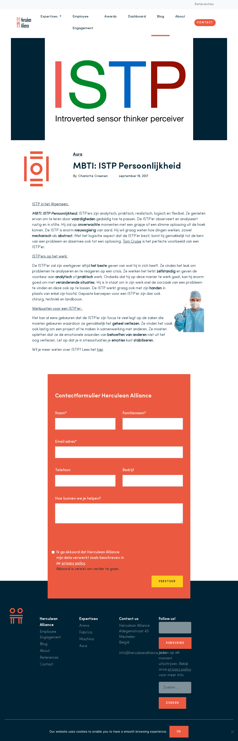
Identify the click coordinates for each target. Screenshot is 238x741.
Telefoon (62, 470)
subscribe (175, 643)
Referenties (204, 4)
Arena (84, 626)
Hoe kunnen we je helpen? (78, 499)
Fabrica (85, 632)
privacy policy (73, 563)
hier (100, 350)
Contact (205, 22)
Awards (110, 16)
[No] (232, 731)
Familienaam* (134, 413)
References (49, 658)
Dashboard (137, 16)
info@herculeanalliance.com (142, 653)
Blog (160, 16)
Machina (86, 639)
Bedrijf (128, 470)
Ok (179, 731)
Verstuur (167, 581)
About (180, 16)
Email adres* (66, 442)
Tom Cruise (132, 242)
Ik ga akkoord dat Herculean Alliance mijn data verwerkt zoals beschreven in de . (90, 557)
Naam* (61, 413)
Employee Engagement (83, 22)
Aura (77, 155)
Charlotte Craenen (93, 176)
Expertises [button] (49, 16)
